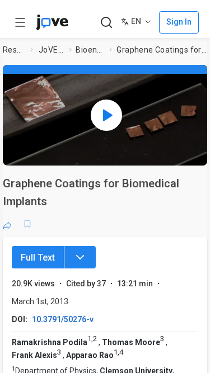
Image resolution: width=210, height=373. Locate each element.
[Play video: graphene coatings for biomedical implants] (106, 115)
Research (14, 49)
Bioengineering (90, 49)
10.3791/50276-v (63, 319)
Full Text (38, 257)
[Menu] (80, 257)
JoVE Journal (51, 49)
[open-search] (106, 23)
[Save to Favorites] (27, 223)
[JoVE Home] (52, 22)
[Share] (7, 223)
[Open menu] (20, 22)
